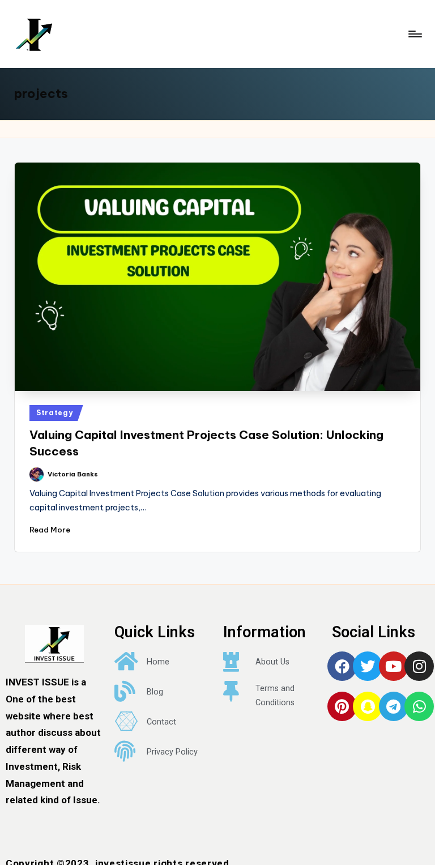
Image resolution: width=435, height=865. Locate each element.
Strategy (54, 412)
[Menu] (414, 34)
